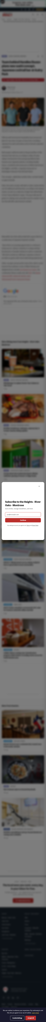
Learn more (35, 1013)
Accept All (31, 1018)
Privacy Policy (35, 525)
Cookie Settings (17, 1018)
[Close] (39, 486)
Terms (28, 525)
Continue (23, 520)
